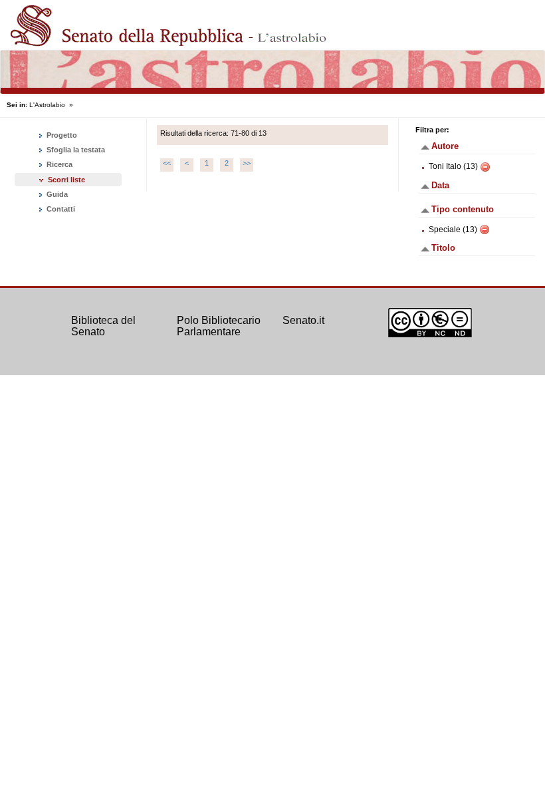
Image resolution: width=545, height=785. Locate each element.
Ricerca (58, 164)
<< (167, 163)
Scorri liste (66, 180)
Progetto (61, 135)
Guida (56, 194)
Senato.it (303, 320)
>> (247, 163)
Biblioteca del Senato (103, 326)
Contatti (60, 209)
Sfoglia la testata (75, 150)
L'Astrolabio (47, 104)
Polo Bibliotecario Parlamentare (219, 326)
